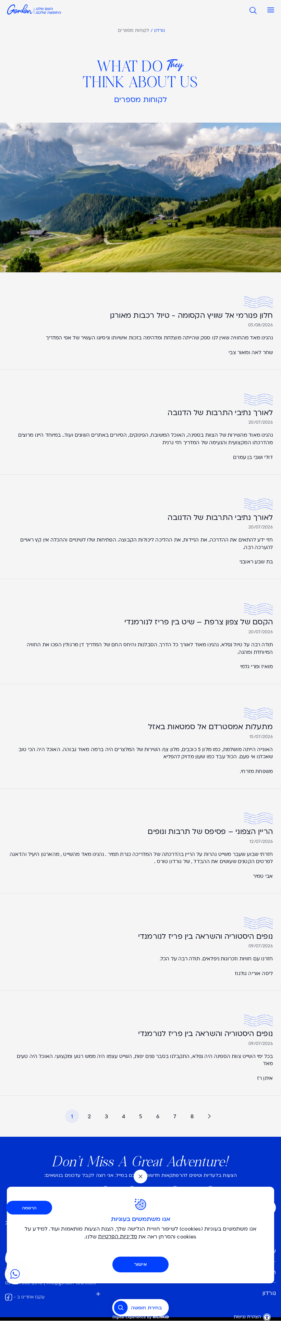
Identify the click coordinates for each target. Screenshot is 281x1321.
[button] (269, 10)
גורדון (159, 31)
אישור (140, 1264)
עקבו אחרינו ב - (29, 1297)
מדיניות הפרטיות (117, 1236)
